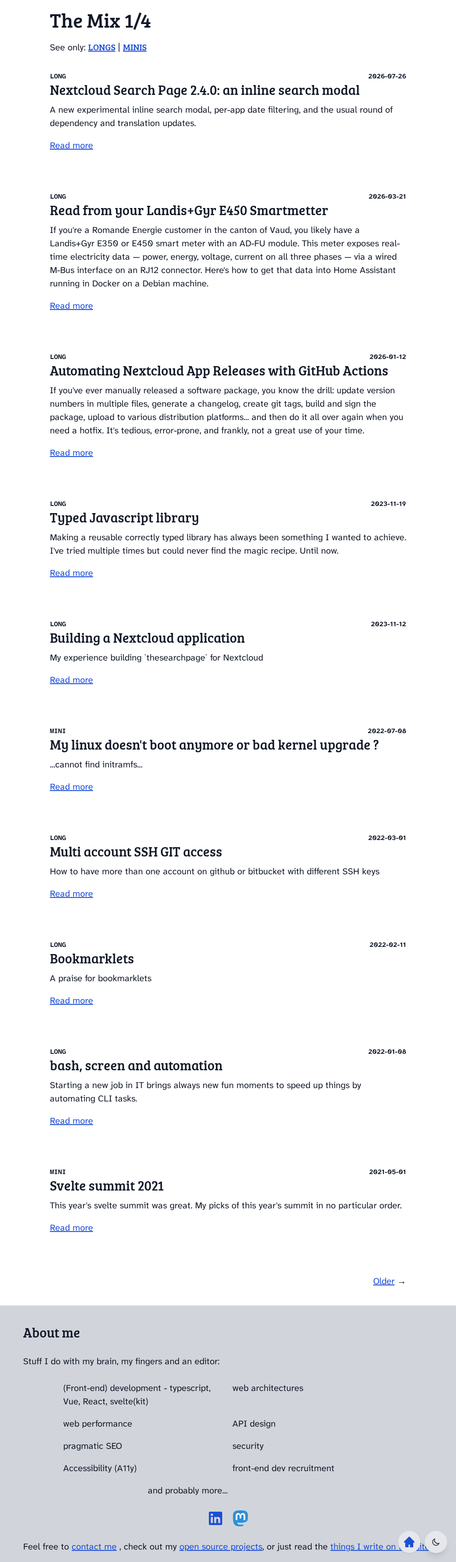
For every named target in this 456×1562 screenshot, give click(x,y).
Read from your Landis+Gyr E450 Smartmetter (189, 210)
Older (384, 1281)
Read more (71, 145)
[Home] (409, 1542)
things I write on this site (380, 1546)
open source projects (220, 1546)
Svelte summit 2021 (107, 1185)
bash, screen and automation (136, 1065)
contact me (94, 1546)
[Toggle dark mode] (436, 1542)
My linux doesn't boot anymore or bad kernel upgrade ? (214, 744)
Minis (135, 47)
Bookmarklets (92, 958)
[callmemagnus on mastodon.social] (240, 1518)
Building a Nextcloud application (147, 637)
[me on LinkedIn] (216, 1518)
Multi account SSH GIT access (136, 851)
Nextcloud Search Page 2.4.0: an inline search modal (205, 89)
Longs (101, 47)
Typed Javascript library (124, 517)
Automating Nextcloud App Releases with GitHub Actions (219, 370)
